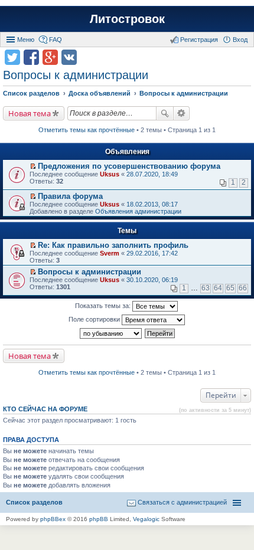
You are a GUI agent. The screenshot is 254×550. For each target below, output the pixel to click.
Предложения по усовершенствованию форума (129, 166)
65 (230, 288)
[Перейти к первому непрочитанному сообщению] (33, 166)
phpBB (98, 519)
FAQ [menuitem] (55, 39)
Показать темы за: (103, 305)
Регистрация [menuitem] (199, 39)
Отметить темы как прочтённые (86, 129)
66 (243, 288)
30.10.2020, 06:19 (152, 279)
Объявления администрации (138, 211)
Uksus (109, 174)
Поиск (165, 113)
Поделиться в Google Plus (50, 57)
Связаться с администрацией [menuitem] (182, 502)
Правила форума (70, 196)
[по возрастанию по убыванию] (111, 333)
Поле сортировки (95, 319)
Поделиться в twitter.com (12, 57)
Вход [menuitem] (240, 39)
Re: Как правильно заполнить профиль (113, 245)
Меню (25, 39)
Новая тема (29, 113)
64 (218, 288)
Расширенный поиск (182, 113)
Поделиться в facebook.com (31, 57)
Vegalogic (146, 519)
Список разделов (34, 502)
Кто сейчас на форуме (45, 409)
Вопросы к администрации (75, 74)
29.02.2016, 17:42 (152, 253)
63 (205, 288)
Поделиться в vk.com (69, 57)
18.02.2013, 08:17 (152, 204)
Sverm (109, 253)
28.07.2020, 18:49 (152, 174)
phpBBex (53, 519)
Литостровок (127, 18)
